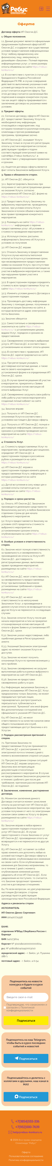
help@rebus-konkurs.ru (27, 1132)
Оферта (26, 1152)
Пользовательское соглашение (26, 1156)
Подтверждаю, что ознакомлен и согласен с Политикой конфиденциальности (26, 1007)
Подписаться (26, 1020)
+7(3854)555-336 (27, 1121)
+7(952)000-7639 (27, 1127)
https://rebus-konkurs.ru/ (15, 196)
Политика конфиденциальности (26, 1160)
